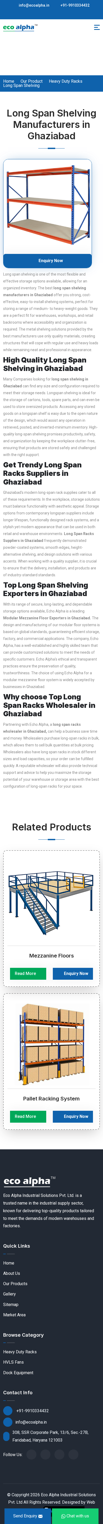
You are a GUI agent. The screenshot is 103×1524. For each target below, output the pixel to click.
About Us (11, 1273)
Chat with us (77, 1515)
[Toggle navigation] (97, 27)
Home (8, 81)
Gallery (9, 1294)
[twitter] (45, 1454)
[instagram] (59, 1454)
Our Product (32, 81)
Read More (26, 973)
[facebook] (31, 1454)
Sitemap (10, 1304)
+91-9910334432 (75, 5)
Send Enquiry (25, 1515)
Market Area (14, 1314)
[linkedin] (73, 1454)
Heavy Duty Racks (65, 81)
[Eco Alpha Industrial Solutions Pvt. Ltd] (20, 27)
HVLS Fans (13, 1362)
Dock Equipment (18, 1372)
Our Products (15, 1283)
